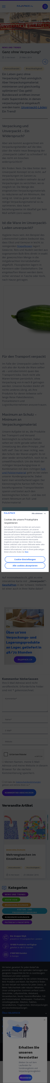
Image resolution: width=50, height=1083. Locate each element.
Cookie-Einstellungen (25, 559)
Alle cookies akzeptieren (25, 565)
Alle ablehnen (37, 513)
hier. (27, 552)
